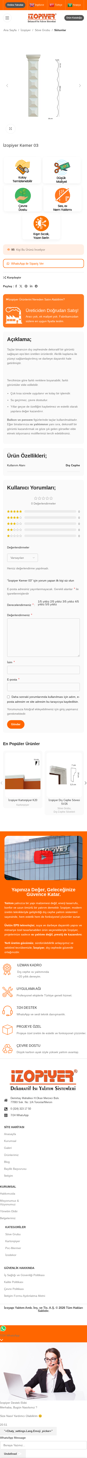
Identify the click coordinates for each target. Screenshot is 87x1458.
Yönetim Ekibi (8, 1211)
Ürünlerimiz (11, 1155)
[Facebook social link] (16, 286)
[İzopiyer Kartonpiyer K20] (22, 775)
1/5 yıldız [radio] (43, 601)
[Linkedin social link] (31, 286)
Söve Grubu (42, 30)
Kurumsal (10, 1141)
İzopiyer (26, 30)
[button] (7, 86)
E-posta (13, 679)
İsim (11, 662)
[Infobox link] (44, 971)
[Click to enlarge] (10, 129)
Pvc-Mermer (13, 1248)
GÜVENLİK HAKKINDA (19, 1268)
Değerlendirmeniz (19, 615)
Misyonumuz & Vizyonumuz (9, 1202)
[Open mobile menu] (7, 18)
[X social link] (20, 286)
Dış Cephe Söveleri (64, 811)
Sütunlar (60, 30)
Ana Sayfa (10, 30)
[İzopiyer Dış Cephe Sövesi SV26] (64, 775)
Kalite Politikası (13, 1282)
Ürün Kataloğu (74, 17)
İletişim (8, 1175)
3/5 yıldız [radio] (68, 601)
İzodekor (10, 1255)
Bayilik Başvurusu (15, 1168)
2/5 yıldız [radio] (56, 601)
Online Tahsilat (15, 5)
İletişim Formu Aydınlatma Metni (24, 1295)
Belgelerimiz (8, 1218)
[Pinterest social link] (26, 286)
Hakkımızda (7, 1193)
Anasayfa (10, 1134)
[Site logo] (43, 17)
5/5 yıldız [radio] (51, 604)
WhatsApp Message (13, 1437)
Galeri (8, 1147)
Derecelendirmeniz (20, 605)
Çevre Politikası (14, 1289)
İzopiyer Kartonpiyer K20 (22, 800)
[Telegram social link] (36, 286)
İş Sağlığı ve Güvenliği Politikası (24, 1275)
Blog (7, 1161)
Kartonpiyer (22, 804)
